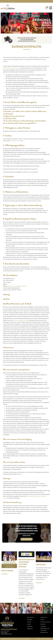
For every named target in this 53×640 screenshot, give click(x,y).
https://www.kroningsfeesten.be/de (12, 68)
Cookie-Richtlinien (15, 141)
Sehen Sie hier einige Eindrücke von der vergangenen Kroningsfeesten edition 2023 (27, 39)
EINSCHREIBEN (26, 539)
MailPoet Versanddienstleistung (20, 320)
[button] (26, 32)
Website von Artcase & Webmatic (43, 638)
